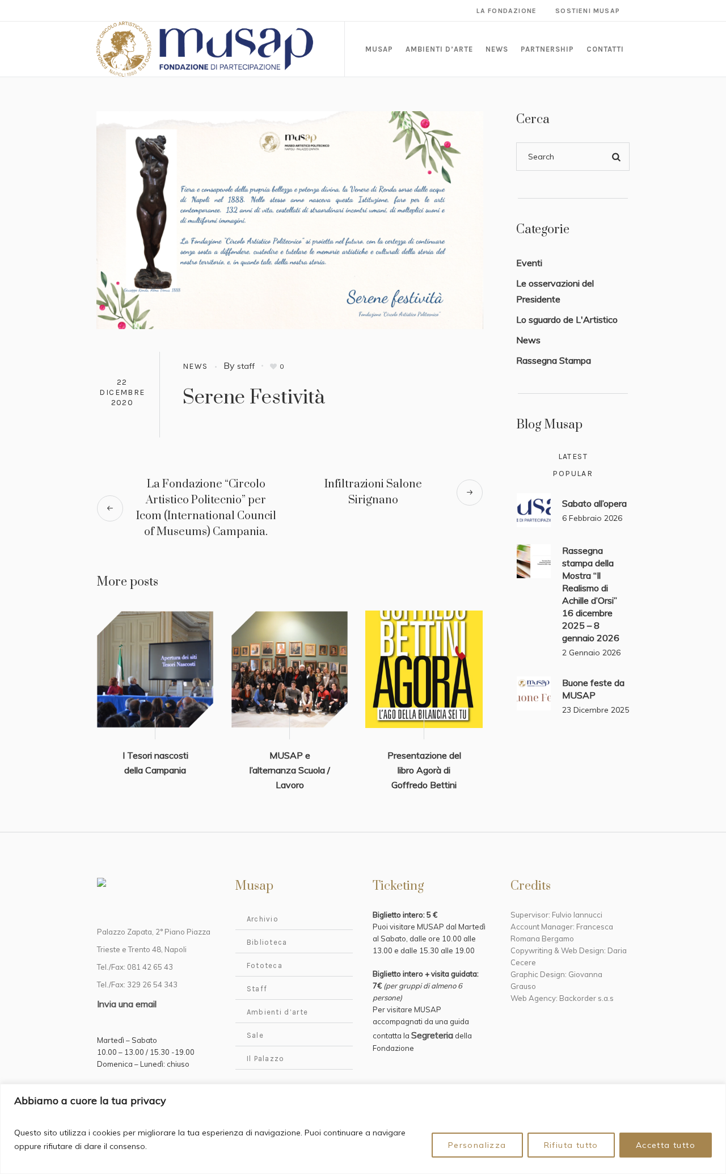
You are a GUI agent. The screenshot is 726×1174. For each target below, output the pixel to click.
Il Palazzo (266, 1058)
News (195, 366)
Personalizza (477, 1145)
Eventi (529, 262)
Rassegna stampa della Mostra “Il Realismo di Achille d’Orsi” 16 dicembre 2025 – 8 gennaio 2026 (590, 594)
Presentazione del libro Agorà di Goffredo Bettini (424, 770)
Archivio (262, 919)
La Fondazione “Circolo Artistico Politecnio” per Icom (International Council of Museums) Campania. (206, 508)
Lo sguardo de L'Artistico (567, 319)
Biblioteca (267, 942)
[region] (363, 1129)
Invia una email (127, 1003)
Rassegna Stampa (553, 360)
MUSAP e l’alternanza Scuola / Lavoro (290, 770)
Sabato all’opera (594, 503)
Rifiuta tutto (571, 1145)
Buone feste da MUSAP (593, 689)
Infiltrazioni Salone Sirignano (373, 492)
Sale (255, 1035)
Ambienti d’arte (278, 1012)
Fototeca (264, 965)
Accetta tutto (665, 1145)
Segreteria (432, 1035)
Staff (257, 988)
